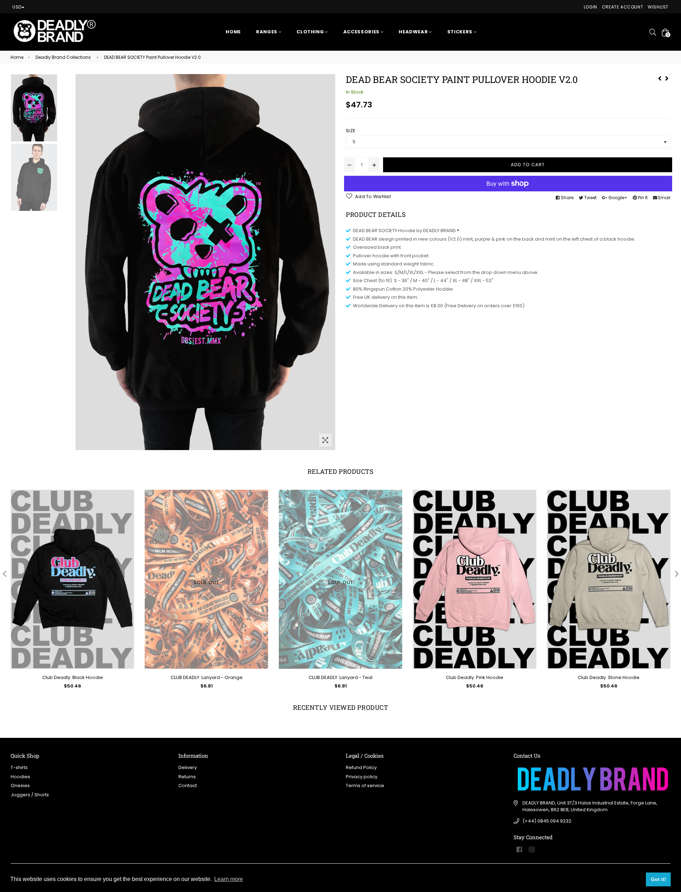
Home (233, 31)
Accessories (362, 31)
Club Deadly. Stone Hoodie (609, 677)
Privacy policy (361, 776)
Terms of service (365, 785)
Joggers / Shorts (30, 794)
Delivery (187, 767)
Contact (187, 785)
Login (590, 7)
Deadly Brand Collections (63, 57)
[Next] (666, 77)
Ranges (267, 31)
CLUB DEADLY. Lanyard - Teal (340, 677)
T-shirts (19, 767)
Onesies (20, 785)
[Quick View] (126, 506)
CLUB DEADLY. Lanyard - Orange (207, 677)
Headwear (414, 31)
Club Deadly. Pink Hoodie (474, 677)
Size (350, 130)
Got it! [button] (658, 879)
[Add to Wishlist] (126, 521)
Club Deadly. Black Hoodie (72, 677)
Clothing (311, 31)
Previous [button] (4, 573)
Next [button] (676, 573)
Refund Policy (361, 767)
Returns (187, 776)
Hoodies (20, 776)
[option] (42, 109)
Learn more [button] (228, 879)
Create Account (622, 7)
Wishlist (658, 7)
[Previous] (659, 77)
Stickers (460, 31)
